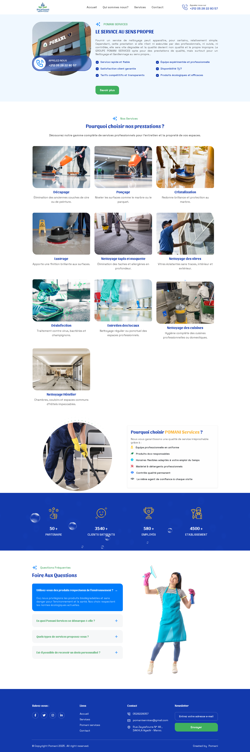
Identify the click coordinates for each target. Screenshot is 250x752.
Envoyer (196, 727)
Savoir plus (107, 90)
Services (140, 7)
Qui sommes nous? (115, 7)
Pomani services (90, 725)
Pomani (213, 746)
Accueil (92, 7)
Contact (157, 7)
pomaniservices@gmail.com (150, 720)
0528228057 (141, 713)
